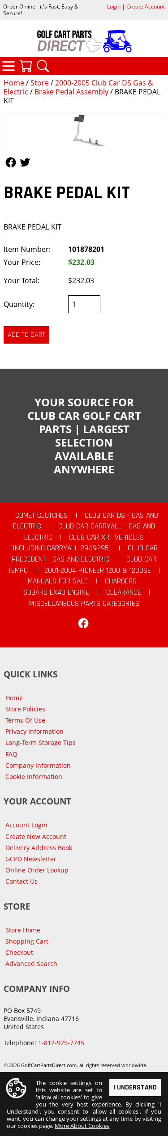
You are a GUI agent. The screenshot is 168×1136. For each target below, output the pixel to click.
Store (39, 83)
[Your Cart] (25, 65)
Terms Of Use (25, 720)
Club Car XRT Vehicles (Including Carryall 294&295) (77, 542)
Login (114, 6)
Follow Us (11, 162)
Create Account (145, 6)
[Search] (43, 65)
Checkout (19, 952)
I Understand (135, 1087)
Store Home (22, 930)
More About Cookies (82, 1126)
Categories (8, 65)
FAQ (11, 754)
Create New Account (35, 836)
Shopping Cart (26, 941)
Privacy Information (34, 731)
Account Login (26, 825)
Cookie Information (33, 776)
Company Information (38, 765)
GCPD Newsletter (30, 859)
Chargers (121, 581)
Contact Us (21, 881)
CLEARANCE (123, 592)
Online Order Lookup (37, 870)
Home (14, 83)
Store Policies (25, 709)
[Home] (84, 41)
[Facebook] (83, 623)
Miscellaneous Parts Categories (84, 603)
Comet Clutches (41, 515)
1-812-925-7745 (61, 1042)
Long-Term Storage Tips (40, 742)
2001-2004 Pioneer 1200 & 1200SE (97, 570)
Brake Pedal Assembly (71, 92)
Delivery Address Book (38, 847)
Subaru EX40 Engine (56, 592)
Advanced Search (31, 963)
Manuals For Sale (58, 581)
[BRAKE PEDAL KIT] (84, 130)
